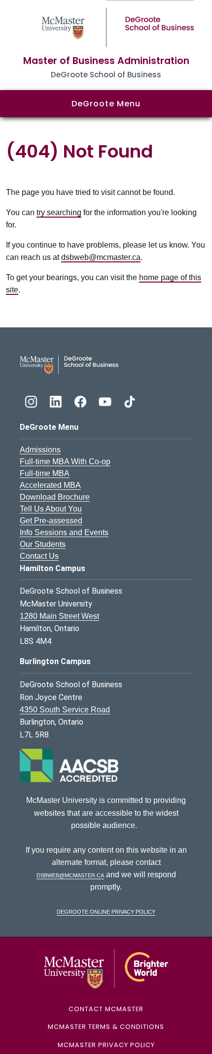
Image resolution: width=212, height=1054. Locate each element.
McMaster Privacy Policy (106, 1045)
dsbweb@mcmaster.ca (101, 257)
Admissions (40, 450)
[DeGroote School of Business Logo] (69, 364)
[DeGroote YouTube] (106, 400)
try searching (58, 212)
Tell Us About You (51, 509)
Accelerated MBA (50, 485)
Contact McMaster (106, 1009)
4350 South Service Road (65, 709)
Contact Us (39, 556)
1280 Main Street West (59, 616)
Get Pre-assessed (51, 520)
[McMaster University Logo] (106, 968)
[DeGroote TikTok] (129, 400)
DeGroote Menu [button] (106, 103)
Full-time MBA (45, 473)
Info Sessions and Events (64, 532)
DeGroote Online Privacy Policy (106, 911)
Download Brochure (55, 497)
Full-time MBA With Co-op (65, 461)
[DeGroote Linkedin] (56, 400)
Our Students (43, 544)
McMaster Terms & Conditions (106, 1026)
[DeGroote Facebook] (81, 400)
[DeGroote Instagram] (32, 400)
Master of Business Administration (106, 60)
